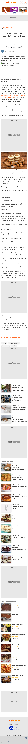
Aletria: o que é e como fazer (19, 528)
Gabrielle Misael (11, 51)
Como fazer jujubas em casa (19, 487)
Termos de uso (8, 735)
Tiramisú (15, 614)
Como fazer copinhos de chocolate (18, 538)
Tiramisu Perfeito (17, 655)
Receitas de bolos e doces (7, 27)
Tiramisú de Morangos (19, 665)
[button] (25, 11)
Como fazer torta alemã (17, 507)
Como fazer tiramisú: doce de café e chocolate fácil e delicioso (18, 467)
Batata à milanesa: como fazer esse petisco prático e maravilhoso (18, 477)
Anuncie (15, 735)
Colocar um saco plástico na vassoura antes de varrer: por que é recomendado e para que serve (19, 388)
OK (25, 738)
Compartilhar (15, 44)
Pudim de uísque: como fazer (19, 497)
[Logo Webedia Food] (14, 728)
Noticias (10, 25)
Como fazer (13, 345)
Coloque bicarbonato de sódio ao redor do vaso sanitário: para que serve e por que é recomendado (19, 409)
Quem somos (7, 733)
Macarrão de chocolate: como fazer (19, 548)
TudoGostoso (4, 25)
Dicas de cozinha (5, 345)
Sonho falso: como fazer (18, 517)
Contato (20, 735)
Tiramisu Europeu (17, 645)
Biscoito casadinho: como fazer (18, 558)
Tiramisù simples (17, 624)
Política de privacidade (17, 733)
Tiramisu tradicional (18, 634)
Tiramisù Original (17, 675)
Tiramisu (15, 604)
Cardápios (15, 25)
